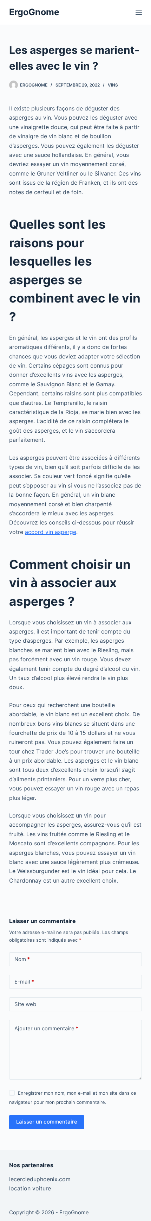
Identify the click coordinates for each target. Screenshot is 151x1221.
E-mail (24, 981)
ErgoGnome (34, 12)
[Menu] (139, 12)
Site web (25, 1004)
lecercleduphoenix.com (40, 1179)
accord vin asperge (50, 531)
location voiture (30, 1188)
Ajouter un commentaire (46, 1028)
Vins (113, 85)
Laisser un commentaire (46, 1121)
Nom (22, 959)
